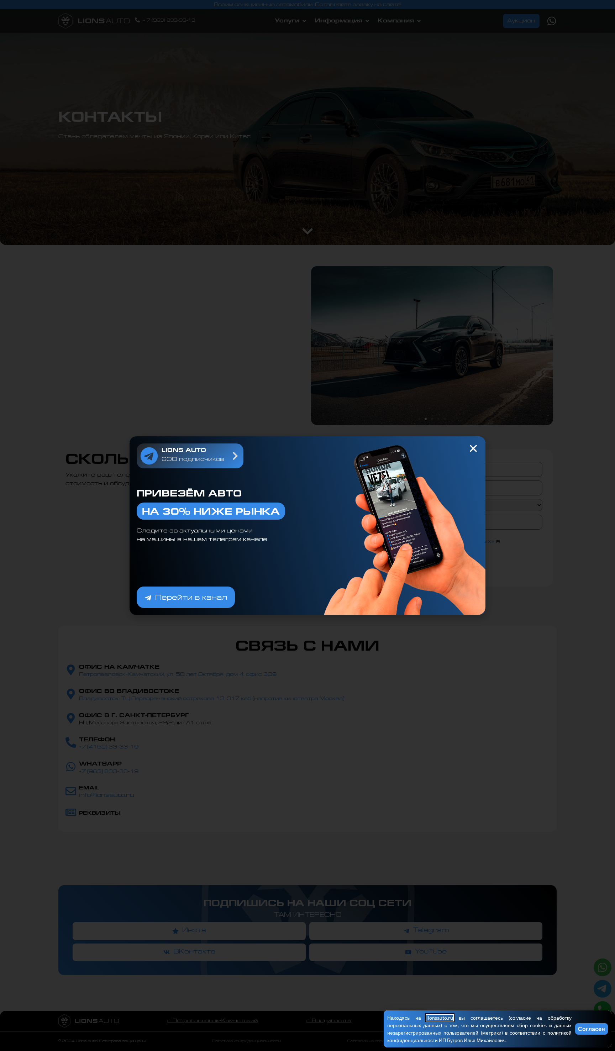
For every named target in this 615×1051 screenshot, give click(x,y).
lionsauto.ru (439, 1018)
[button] (473, 448)
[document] (307, 525)
